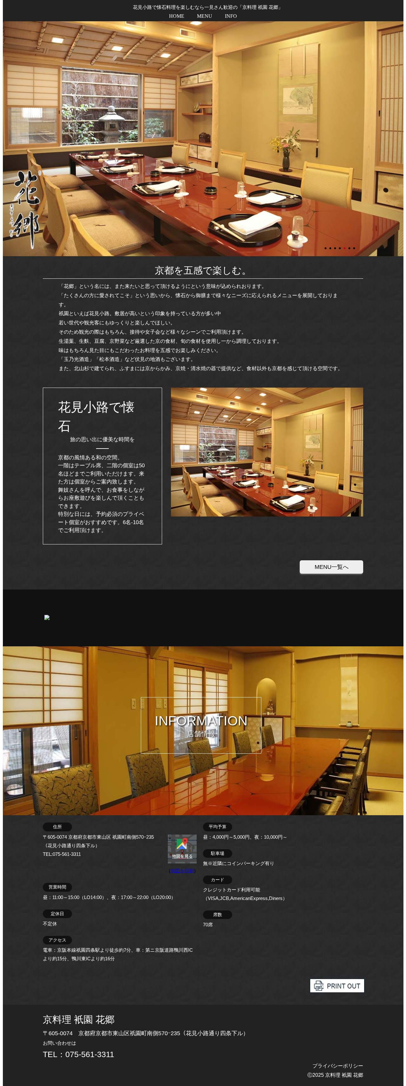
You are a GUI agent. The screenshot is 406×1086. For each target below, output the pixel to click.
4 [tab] (340, 245)
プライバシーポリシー (337, 1066)
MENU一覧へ (332, 567)
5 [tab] (345, 245)
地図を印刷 (182, 870)
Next (6, 139)
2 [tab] (331, 245)
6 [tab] (350, 245)
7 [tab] (355, 245)
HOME (176, 16)
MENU (204, 16)
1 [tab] (326, 245)
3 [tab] (335, 245)
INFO (231, 16)
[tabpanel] (203, 138)
